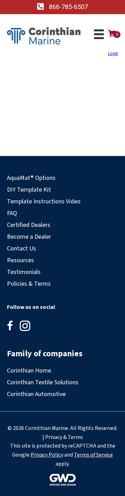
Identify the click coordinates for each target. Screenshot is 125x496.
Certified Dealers (28, 225)
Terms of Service (93, 455)
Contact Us (21, 248)
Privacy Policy (47, 455)
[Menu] (99, 34)
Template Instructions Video (44, 201)
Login (113, 53)
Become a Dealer (29, 236)
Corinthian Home (29, 370)
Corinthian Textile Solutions (42, 382)
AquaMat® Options (31, 178)
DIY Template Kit (29, 189)
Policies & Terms (29, 283)
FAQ (12, 213)
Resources (20, 260)
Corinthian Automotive (36, 394)
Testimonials (24, 272)
